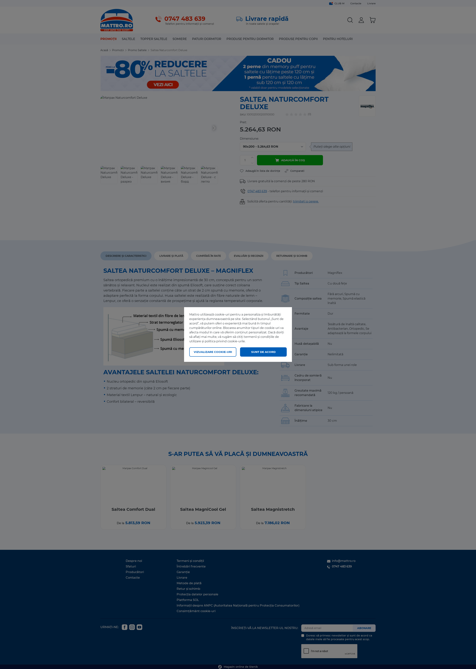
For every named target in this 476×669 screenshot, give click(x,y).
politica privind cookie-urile (225, 341)
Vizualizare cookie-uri (213, 352)
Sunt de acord (263, 352)
